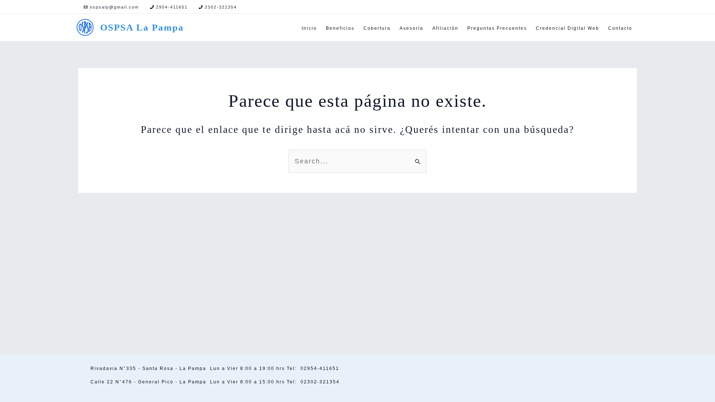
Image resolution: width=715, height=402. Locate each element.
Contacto (620, 28)
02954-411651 (320, 368)
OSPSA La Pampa (142, 27)
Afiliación (445, 28)
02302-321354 (320, 382)
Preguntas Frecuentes (497, 28)
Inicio (309, 28)
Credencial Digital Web (567, 28)
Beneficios (340, 28)
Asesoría (411, 28)
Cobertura (377, 28)
